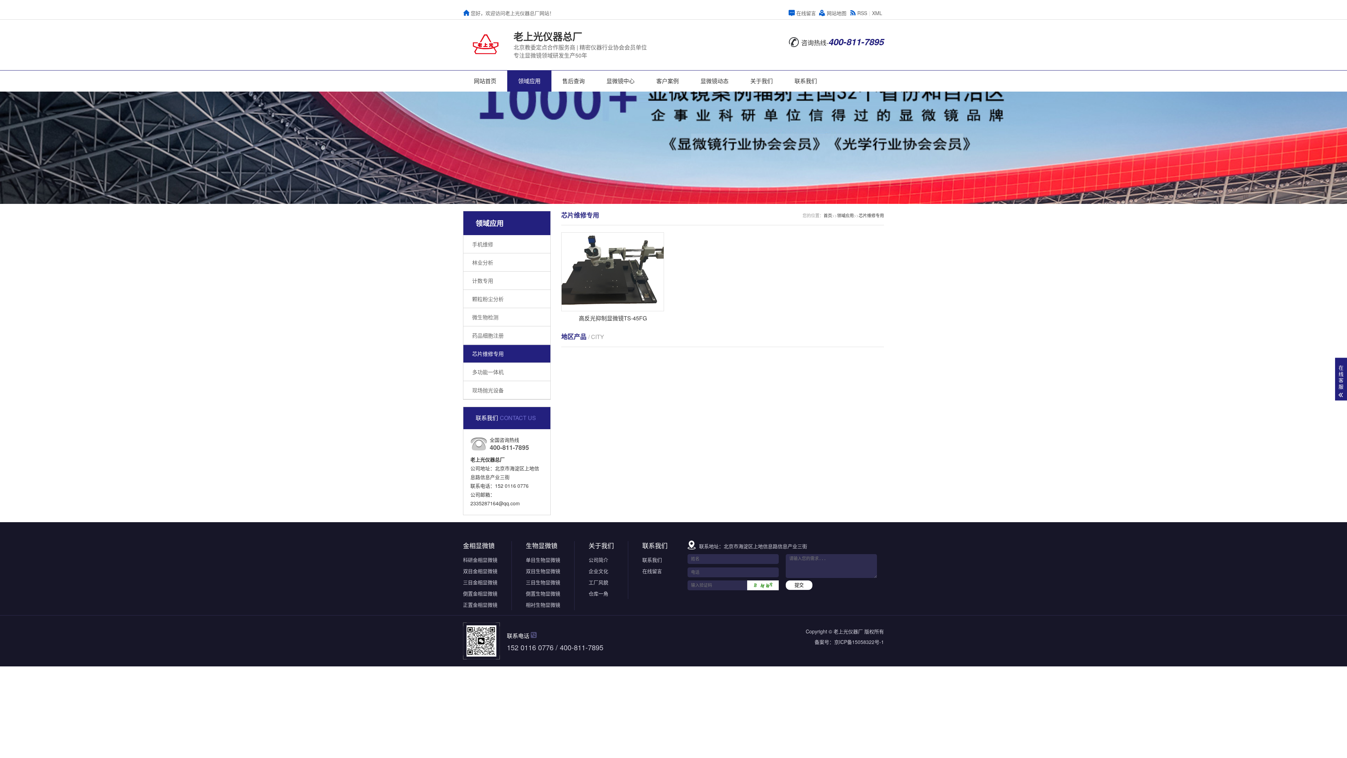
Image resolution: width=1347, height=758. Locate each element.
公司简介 (598, 559)
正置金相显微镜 (480, 604)
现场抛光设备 (488, 390)
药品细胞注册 (488, 335)
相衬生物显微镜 (543, 604)
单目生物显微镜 (543, 559)
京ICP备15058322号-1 (859, 641)
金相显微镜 (479, 545)
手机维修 (482, 244)
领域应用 (529, 81)
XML (877, 12)
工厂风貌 (598, 582)
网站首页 (485, 81)
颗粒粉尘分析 (488, 298)
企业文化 (598, 570)
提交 (799, 585)
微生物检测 (485, 317)
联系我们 (806, 81)
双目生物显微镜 (543, 570)
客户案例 (667, 81)
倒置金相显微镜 (480, 593)
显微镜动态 (715, 81)
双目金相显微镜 (480, 570)
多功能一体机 (488, 371)
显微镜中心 (621, 81)
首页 (828, 215)
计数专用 (482, 280)
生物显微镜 (541, 545)
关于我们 (761, 81)
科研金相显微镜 (480, 559)
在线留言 (806, 12)
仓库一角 (598, 593)
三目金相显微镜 (480, 582)
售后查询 (573, 81)
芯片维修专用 (488, 353)
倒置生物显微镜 (543, 593)
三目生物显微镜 (543, 582)
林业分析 (482, 262)
